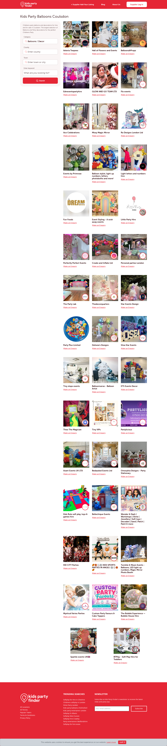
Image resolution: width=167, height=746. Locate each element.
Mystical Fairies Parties (74, 613)
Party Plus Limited (71, 345)
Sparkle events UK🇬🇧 (80, 657)
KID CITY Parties (71, 565)
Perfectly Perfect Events (74, 263)
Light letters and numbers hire (133, 174)
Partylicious (126, 429)
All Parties (24, 710)
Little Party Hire (128, 219)
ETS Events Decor (129, 386)
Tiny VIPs (96, 429)
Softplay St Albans (70, 713)
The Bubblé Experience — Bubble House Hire (133, 614)
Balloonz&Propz (128, 50)
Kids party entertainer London (74, 710)
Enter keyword (29, 68)
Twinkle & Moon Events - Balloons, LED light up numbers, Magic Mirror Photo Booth (133, 569)
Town (26, 58)
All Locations (25, 707)
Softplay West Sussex (71, 716)
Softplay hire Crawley (71, 719)
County (26, 47)
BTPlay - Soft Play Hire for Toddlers (126, 658)
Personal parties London (132, 263)
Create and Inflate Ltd (102, 263)
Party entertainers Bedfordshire (75, 721)
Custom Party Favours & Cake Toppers (103, 614)
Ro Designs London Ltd (132, 132)
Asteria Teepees (70, 50)
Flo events (126, 91)
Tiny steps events (71, 386)
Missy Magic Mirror (101, 132)
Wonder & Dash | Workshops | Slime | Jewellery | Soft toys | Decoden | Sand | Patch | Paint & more (132, 519)
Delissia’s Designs (100, 345)
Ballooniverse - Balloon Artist (103, 387)
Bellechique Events (101, 514)
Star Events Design (130, 304)
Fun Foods (68, 219)
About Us (116, 4)
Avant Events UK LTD (73, 470)
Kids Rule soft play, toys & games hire (75, 515)
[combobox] (40, 41)
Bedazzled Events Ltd (102, 470)
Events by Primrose (72, 173)
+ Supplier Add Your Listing (82, 4)
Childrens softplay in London (74, 702)
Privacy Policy (25, 718)
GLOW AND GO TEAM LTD (104, 91)
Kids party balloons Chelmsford (75, 708)
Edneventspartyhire (72, 91)
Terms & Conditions (27, 715)
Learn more (111, 742)
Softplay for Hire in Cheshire (74, 700)
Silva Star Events (128, 345)
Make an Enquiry (70, 54)
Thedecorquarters (100, 304)
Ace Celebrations (71, 132)
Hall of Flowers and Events (104, 50)
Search (42, 80)
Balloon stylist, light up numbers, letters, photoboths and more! (103, 176)
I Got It (122, 742)
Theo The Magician (72, 429)
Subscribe (139, 708)
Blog (103, 4)
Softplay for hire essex (71, 724)
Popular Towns (25, 712)
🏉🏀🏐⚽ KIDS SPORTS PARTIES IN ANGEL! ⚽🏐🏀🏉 (105, 567)
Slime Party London (70, 705)
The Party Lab (69, 304)
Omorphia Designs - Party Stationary (133, 471)
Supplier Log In (136, 4)
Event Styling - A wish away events (102, 220)
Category (27, 37)
